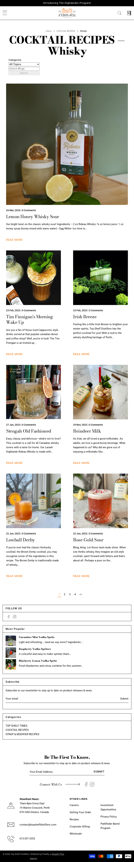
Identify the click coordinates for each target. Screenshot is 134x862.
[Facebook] (8, 616)
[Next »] (80, 594)
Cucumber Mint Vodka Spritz (36, 637)
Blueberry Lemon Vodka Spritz (38, 660)
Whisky (83, 31)
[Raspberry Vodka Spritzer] (11, 652)
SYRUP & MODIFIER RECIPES (22, 734)
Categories (15, 60)
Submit (124, 698)
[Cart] (129, 13)
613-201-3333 (27, 838)
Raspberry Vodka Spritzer (35, 648)
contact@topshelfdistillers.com (38, 824)
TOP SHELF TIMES (16, 725)
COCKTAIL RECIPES (66, 31)
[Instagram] (14, 616)
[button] (5, 13)
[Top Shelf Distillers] (67, 12)
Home (48, 31)
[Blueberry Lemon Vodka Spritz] (11, 664)
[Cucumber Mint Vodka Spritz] (11, 641)
